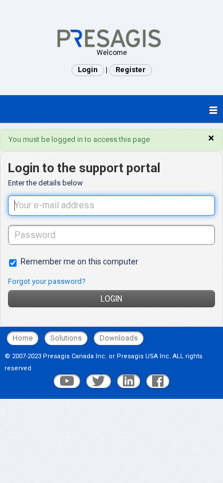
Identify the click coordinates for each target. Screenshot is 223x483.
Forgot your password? (47, 281)
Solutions (66, 338)
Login (111, 298)
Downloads (118, 338)
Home (23, 338)
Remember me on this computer (79, 261)
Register (131, 69)
